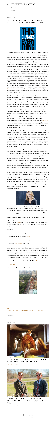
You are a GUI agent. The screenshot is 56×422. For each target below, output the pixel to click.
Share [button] (8, 308)
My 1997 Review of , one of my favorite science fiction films (27, 360)
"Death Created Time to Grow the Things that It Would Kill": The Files (26, 400)
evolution (13, 233)
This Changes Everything (40, 310)
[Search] (48, 4)
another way (45, 120)
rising (39, 87)
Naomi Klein (18, 310)
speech (30, 240)
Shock (28, 236)
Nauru (22, 310)
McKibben (36, 260)
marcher (21, 267)
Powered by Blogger (29, 415)
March (19, 222)
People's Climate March (29, 310)
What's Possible (12, 264)
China (37, 219)
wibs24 (31, 417)
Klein (39, 55)
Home (13, 10)
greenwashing (18, 243)
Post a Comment (11, 317)
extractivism (12, 310)
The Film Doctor (23, 4)
